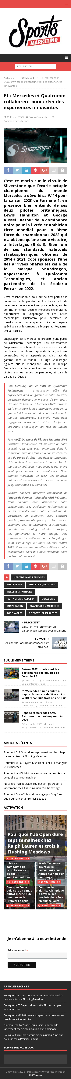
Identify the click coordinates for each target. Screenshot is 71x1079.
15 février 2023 (15, 117)
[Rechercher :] (35, 66)
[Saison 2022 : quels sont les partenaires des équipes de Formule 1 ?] (11, 673)
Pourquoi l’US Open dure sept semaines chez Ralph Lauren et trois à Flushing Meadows (35, 843)
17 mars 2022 (30, 680)
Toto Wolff (14, 613)
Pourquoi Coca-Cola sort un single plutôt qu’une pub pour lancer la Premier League (19, 894)
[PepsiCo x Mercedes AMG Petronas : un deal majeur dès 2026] (11, 717)
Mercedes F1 (14, 584)
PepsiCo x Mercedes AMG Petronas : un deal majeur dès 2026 (42, 716)
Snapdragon (15, 606)
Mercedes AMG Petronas (28, 577)
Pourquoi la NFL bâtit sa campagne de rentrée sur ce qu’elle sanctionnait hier (18, 868)
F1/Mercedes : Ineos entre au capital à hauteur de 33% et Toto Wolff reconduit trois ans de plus (44, 694)
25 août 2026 (16, 858)
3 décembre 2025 (33, 724)
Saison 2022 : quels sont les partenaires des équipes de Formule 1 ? (40, 672)
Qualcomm (48, 598)
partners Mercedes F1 (21, 598)
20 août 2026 (48, 882)
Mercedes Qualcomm (42, 584)
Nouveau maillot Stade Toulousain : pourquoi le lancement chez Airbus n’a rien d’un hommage (51, 868)
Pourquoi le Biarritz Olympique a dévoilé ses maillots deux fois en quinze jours (51, 894)
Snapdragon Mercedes (44, 606)
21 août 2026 (16, 882)
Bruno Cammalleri (39, 117)
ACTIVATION (13, 807)
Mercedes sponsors (19, 591)
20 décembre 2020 (33, 702)
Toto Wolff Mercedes (43, 613)
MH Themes (35, 1075)
